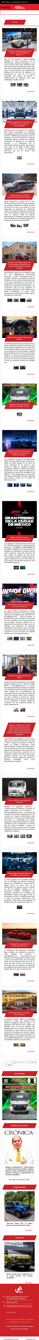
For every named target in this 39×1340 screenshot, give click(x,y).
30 (35, 1062)
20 (32, 1062)
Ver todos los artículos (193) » (19, 1180)
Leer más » (31, 91)
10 (29, 1062)
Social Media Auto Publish (11, 1339)
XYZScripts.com (30, 1339)
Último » (10, 1065)
